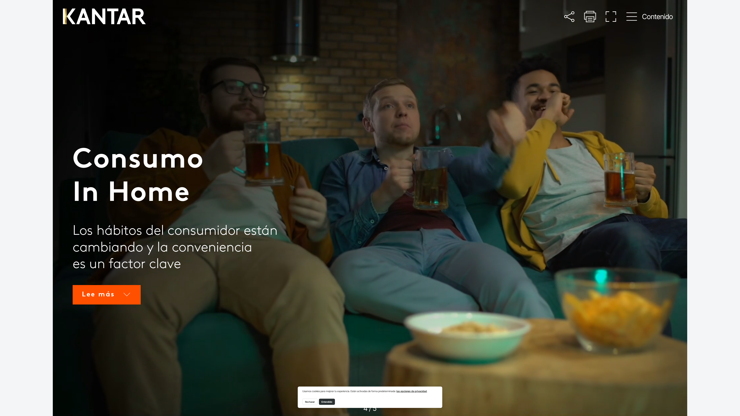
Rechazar (310, 401)
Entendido (326, 401)
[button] (569, 16)
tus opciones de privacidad (411, 391)
